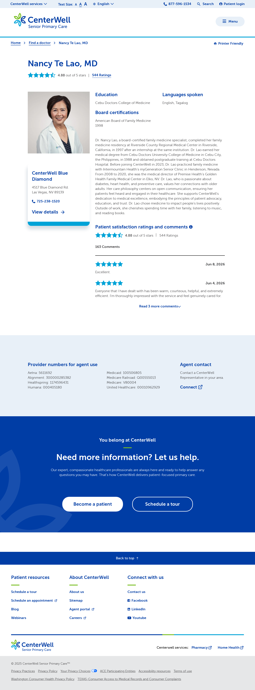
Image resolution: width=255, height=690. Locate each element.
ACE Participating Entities (117, 671)
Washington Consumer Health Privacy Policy (42, 679)
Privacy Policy (47, 671)
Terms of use (183, 671)
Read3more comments (158, 306)
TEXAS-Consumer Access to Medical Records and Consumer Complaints (129, 679)
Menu (233, 21)
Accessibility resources (155, 671)
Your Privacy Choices (75, 671)
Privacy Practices (23, 671)
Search (208, 4)
